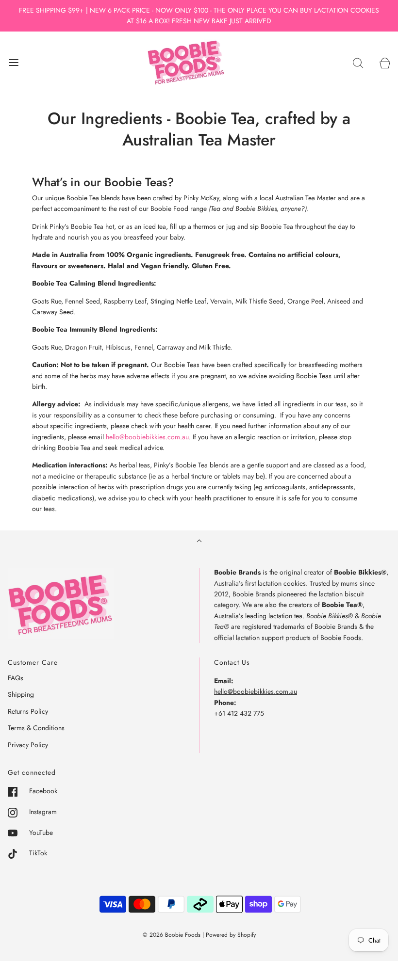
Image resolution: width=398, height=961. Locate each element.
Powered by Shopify (231, 934)
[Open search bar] (358, 62)
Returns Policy (28, 711)
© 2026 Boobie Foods (171, 934)
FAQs (15, 678)
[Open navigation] (13, 62)
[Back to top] (199, 541)
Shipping (21, 694)
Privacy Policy (28, 745)
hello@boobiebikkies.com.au (147, 437)
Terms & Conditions (36, 728)
